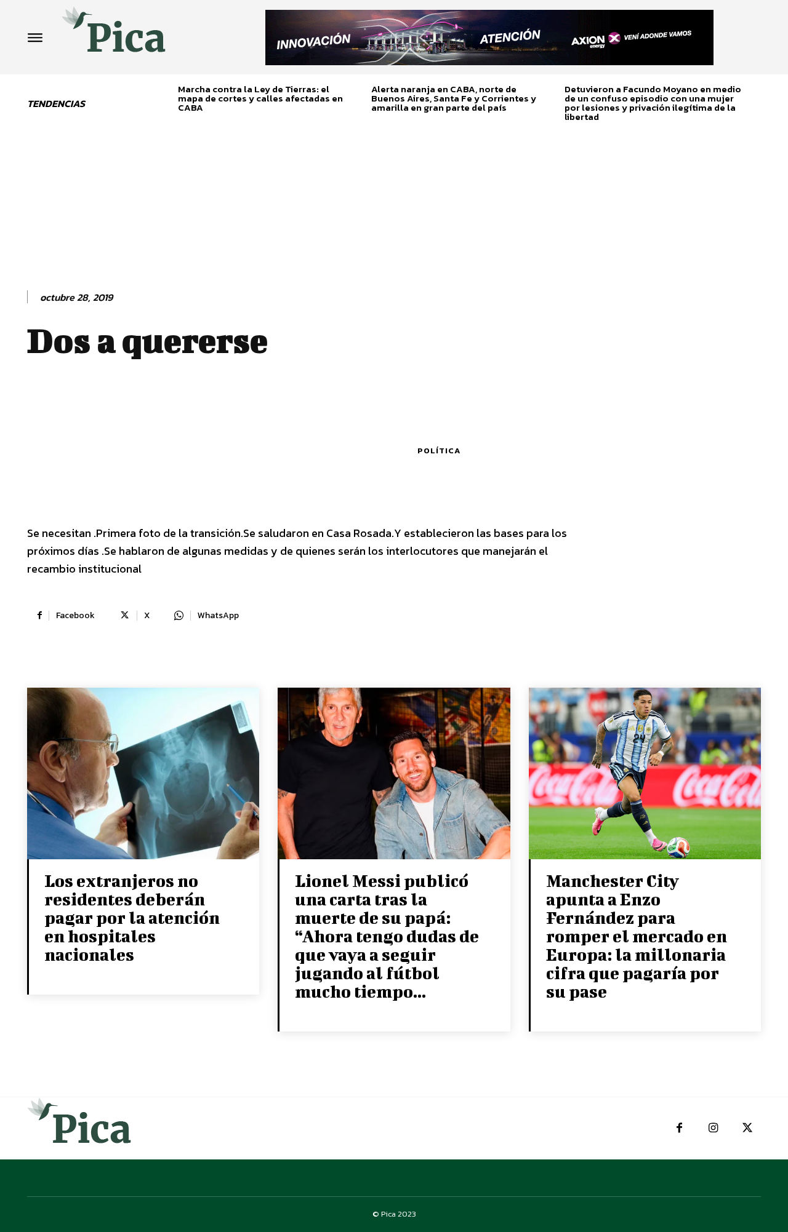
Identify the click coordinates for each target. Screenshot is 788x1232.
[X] (747, 1128)
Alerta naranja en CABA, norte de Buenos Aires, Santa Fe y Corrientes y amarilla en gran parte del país (453, 98)
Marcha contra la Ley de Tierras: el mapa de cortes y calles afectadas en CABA (260, 98)
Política (438, 450)
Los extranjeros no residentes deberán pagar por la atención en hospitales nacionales (132, 917)
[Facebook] (679, 1128)
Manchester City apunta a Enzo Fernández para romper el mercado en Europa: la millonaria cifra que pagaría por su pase (636, 936)
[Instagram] (713, 1128)
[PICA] (114, 34)
